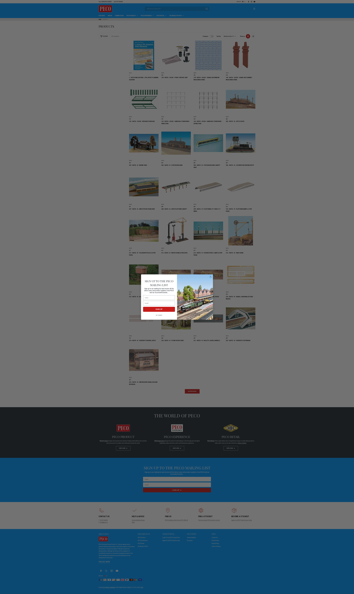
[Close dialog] (210, 276)
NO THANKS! (159, 315)
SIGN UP (159, 309)
